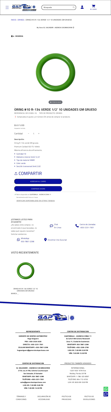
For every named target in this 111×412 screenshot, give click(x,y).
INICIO (13, 19)
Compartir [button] (30, 173)
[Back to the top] (106, 389)
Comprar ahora (38, 189)
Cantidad (18, 133)
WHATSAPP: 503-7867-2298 (78, 344)
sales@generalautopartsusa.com (33, 382)
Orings (21, 19)
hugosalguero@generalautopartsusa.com (33, 350)
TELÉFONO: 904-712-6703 (78, 379)
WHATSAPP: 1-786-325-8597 (78, 376)
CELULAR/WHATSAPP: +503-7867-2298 (33, 347)
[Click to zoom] (55, 72)
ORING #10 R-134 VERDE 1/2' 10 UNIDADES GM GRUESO (24, 291)
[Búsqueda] (73, 7)
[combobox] (59, 7)
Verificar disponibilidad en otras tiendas (35, 201)
